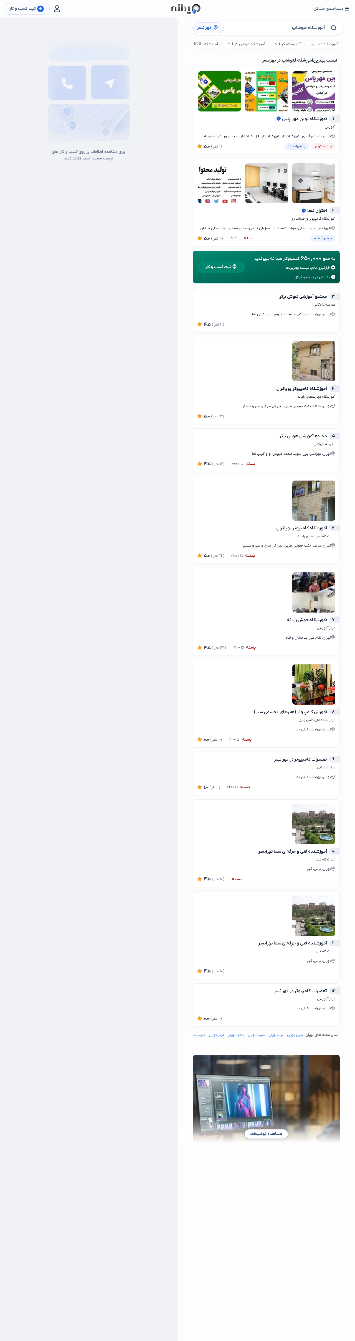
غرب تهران (276, 1035)
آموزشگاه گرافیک (287, 44)
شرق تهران (295, 1035)
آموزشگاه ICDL (206, 44)
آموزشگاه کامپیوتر (323, 44)
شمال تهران (235, 1035)
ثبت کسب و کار (25, 9)
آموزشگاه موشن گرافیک (245, 44)
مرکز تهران (216, 1035)
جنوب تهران (256, 1035)
